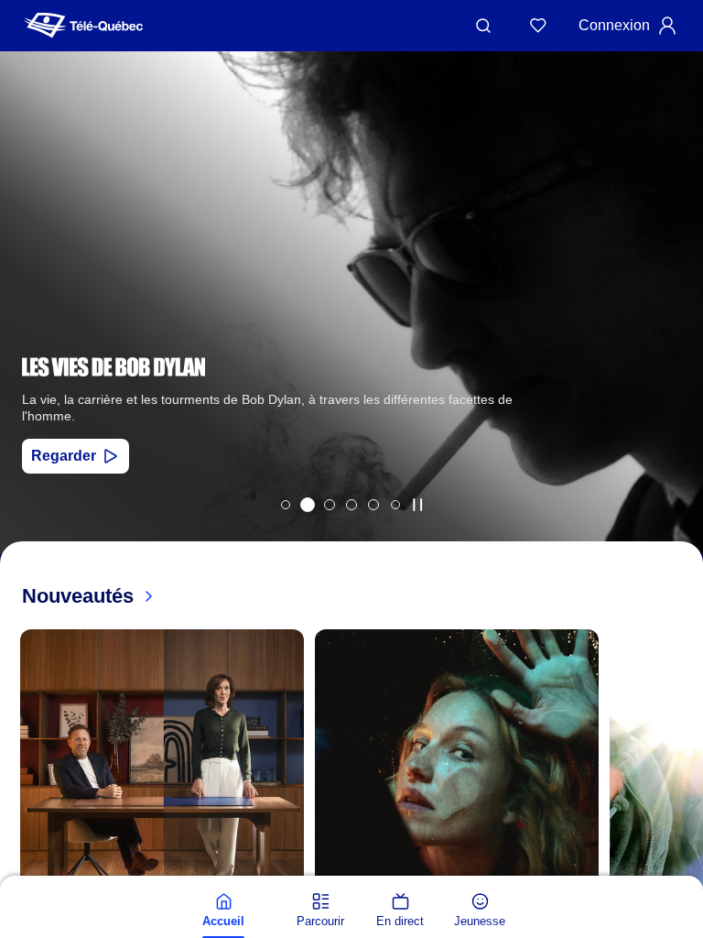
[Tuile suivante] (684, 871)
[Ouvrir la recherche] (483, 26)
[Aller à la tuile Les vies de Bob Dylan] (307, 504)
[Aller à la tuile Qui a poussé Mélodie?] (285, 504)
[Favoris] (538, 26)
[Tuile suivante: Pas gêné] (676, 326)
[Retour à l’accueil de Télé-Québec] (83, 25)
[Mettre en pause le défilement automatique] (417, 504)
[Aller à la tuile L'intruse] (373, 504)
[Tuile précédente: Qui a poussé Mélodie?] (27, 326)
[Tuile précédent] (18, 871)
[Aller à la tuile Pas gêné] (329, 504)
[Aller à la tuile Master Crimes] (351, 504)
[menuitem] (223, 910)
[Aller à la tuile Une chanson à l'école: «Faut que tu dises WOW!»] (395, 504)
